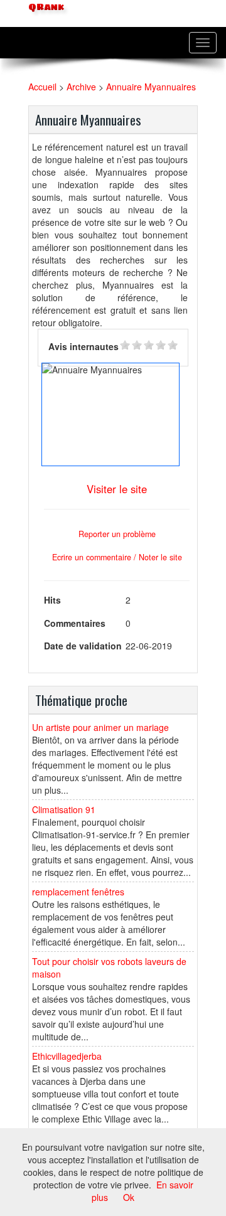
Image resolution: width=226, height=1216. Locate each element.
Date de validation (83, 645)
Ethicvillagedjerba (67, 1056)
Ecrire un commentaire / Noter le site (117, 557)
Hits (52, 600)
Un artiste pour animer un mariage (100, 727)
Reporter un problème (117, 534)
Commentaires (74, 623)
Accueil (42, 86)
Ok (128, 1197)
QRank (45, 7)
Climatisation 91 (63, 809)
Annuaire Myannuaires (151, 86)
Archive (81, 86)
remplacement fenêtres (78, 891)
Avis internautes (83, 346)
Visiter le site (117, 488)
